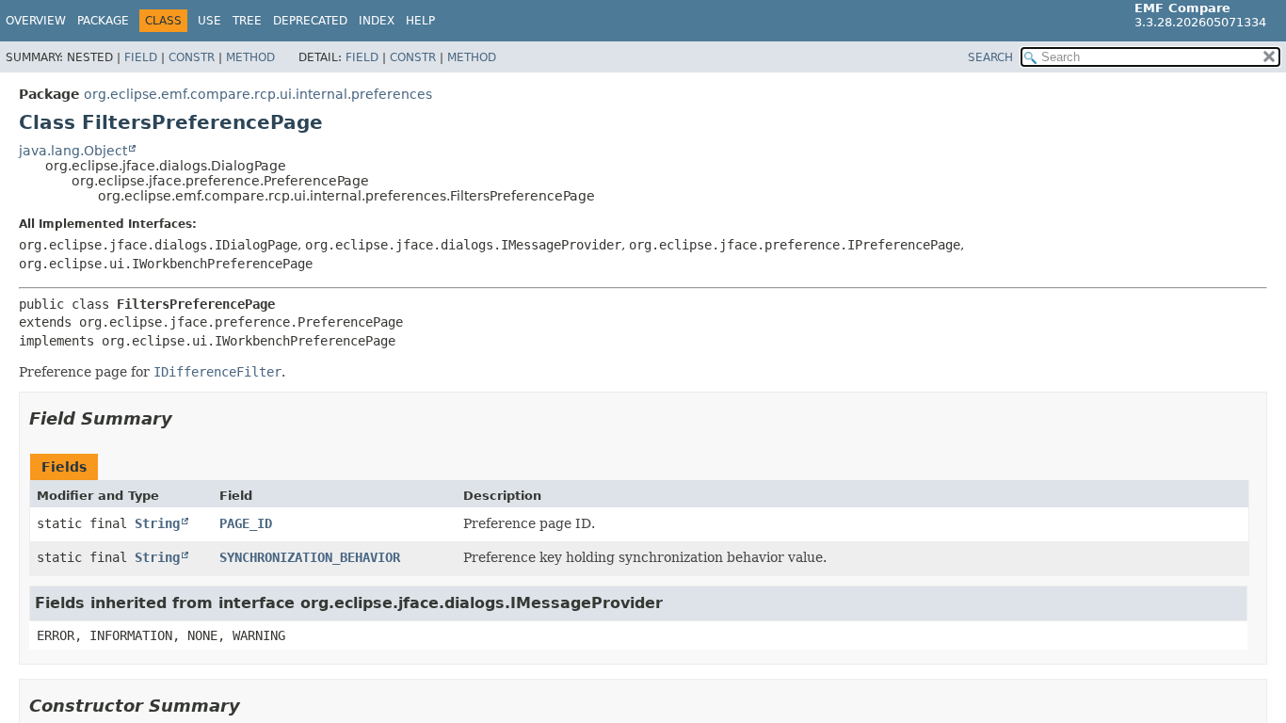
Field (140, 57)
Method (250, 57)
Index (376, 20)
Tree (247, 20)
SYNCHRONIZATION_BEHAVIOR (309, 557)
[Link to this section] (185, 418)
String (157, 523)
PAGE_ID (245, 523)
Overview (36, 20)
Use (209, 20)
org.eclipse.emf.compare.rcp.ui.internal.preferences (258, 94)
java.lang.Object (73, 150)
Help (420, 20)
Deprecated (310, 20)
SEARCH (990, 57)
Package (103, 20)
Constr (192, 57)
